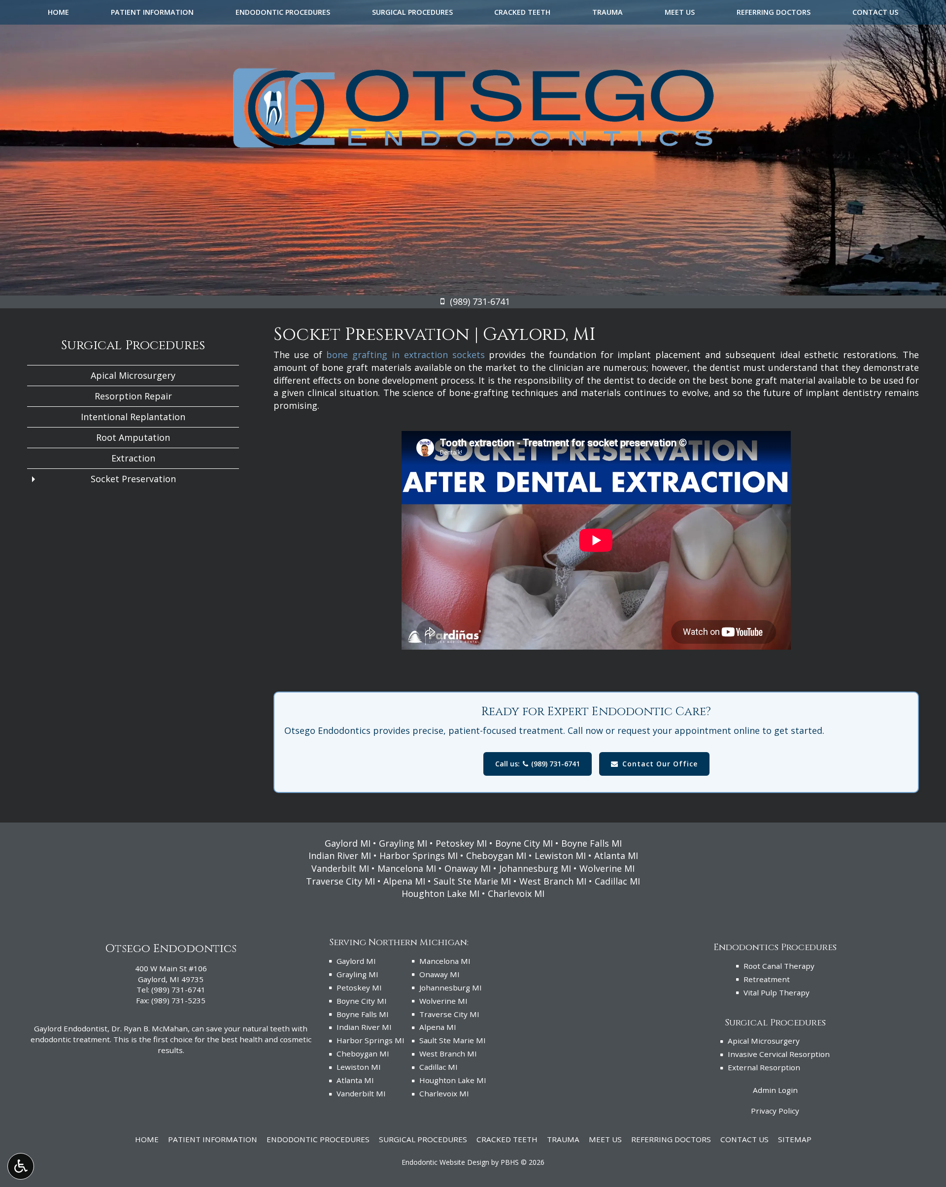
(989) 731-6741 (178, 989)
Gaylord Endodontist (70, 1028)
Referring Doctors (774, 12)
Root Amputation (133, 437)
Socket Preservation (133, 479)
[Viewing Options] (20, 1166)
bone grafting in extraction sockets (405, 355)
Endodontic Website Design (445, 1162)
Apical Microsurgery (133, 375)
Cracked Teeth (522, 12)
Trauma (607, 12)
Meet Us (680, 12)
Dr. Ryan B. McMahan (149, 1028)
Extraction (133, 458)
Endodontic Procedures (283, 12)
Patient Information (152, 12)
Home (58, 12)
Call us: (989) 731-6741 (537, 763)
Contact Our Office (660, 763)
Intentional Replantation (133, 417)
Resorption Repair (133, 396)
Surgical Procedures (412, 12)
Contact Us (875, 12)
